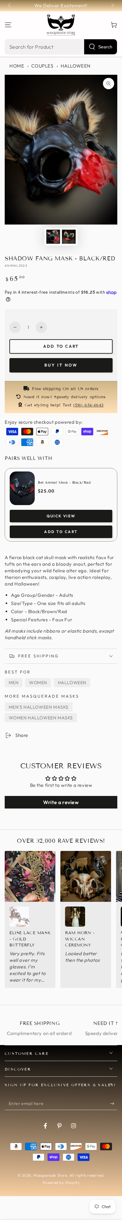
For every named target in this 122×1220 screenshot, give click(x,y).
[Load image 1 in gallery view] (53, 237)
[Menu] (8, 24)
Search (105, 46)
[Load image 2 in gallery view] (69, 237)
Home (16, 66)
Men (14, 682)
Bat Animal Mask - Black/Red (64, 482)
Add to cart (61, 346)
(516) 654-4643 (88, 405)
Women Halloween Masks (41, 718)
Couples (42, 66)
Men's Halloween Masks (39, 707)
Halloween (76, 66)
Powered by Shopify (61, 1182)
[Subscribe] (113, 1104)
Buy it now (61, 365)
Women (38, 682)
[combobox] (61, 47)
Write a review (61, 802)
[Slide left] (10, 5)
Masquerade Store (50, 1175)
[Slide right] (112, 5)
